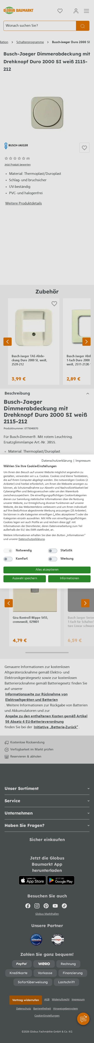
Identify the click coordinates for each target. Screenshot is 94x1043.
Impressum (83, 460)
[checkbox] (8, 550)
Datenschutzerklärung (57, 460)
